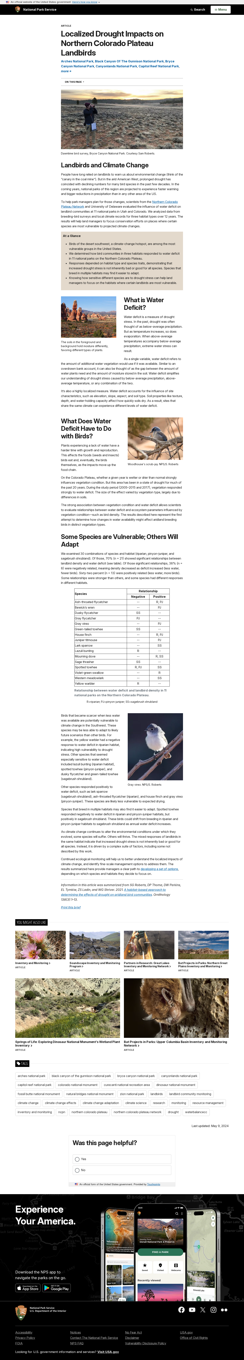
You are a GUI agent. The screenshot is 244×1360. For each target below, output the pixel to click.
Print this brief (71, 907)
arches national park (31, 1076)
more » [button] (66, 71)
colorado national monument (77, 1085)
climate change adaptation (101, 1103)
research (159, 1103)
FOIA (19, 1343)
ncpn (61, 1112)
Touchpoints (153, 1184)
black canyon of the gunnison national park (81, 1076)
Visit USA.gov (108, 1352)
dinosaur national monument (175, 1085)
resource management (208, 1103)
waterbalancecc (196, 1112)
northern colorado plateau (89, 1112)
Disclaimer (132, 1338)
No (83, 1170)
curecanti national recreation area (127, 1085)
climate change (28, 1103)
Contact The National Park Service (94, 1338)
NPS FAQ (76, 1343)
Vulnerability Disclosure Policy (145, 1343)
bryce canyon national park (136, 1076)
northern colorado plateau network (137, 1112)
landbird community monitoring (190, 1094)
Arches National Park (77, 61)
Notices (75, 1332)
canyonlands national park (179, 1076)
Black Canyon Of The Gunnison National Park (129, 61)
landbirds (157, 1094)
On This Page (81, 81)
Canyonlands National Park (116, 66)
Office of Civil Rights (194, 1338)
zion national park (132, 1094)
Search (199, 9)
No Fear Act (133, 1332)
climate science (136, 1103)
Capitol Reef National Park (159, 66)
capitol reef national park (34, 1085)
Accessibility (23, 1332)
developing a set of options (159, 869)
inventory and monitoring (35, 1112)
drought (173, 1112)
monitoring (179, 1103)
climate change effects (60, 1103)
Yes (83, 1159)
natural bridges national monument (89, 1094)
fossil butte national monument (39, 1094)
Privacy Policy (25, 1338)
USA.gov (186, 1332)
